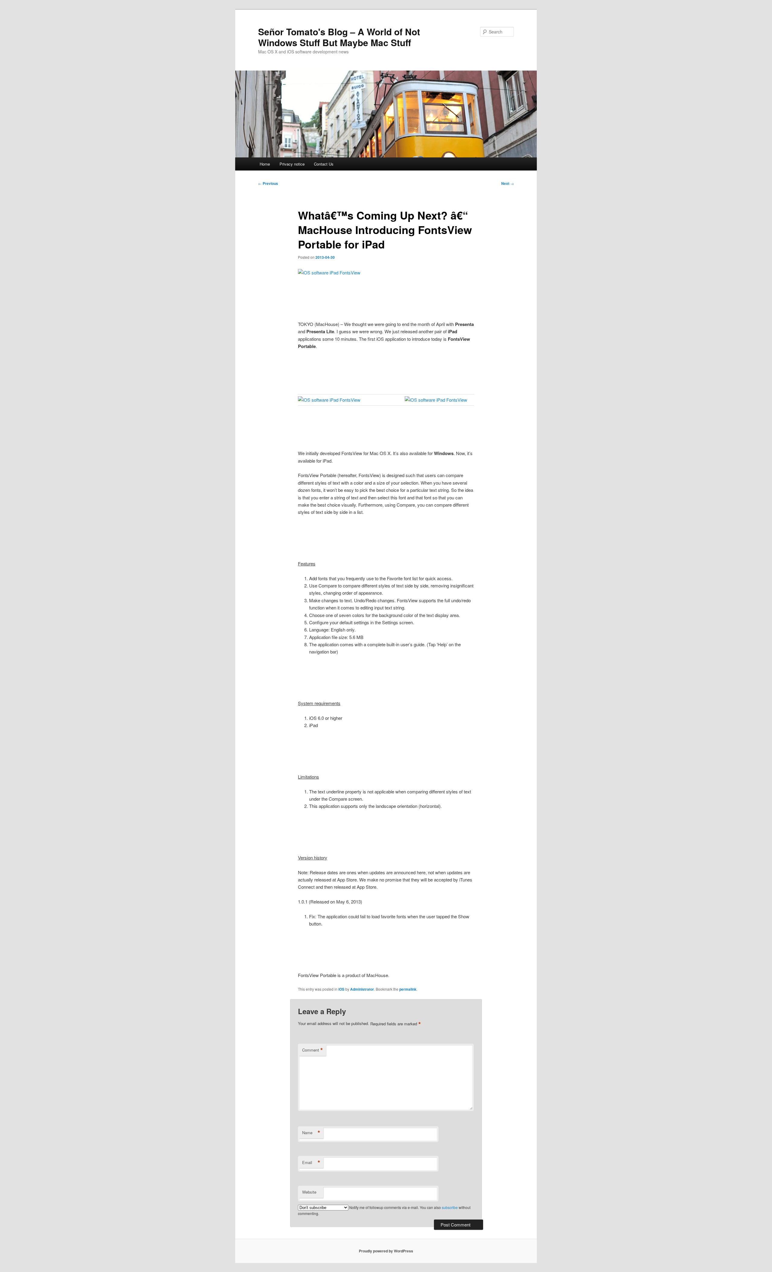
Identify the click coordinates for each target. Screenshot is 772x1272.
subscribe (450, 1207)
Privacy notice (292, 164)
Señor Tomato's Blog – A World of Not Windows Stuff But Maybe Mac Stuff (339, 37)
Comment (312, 1050)
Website (309, 1192)
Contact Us (324, 164)
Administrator (362, 989)
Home (265, 164)
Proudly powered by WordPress (386, 1251)
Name (311, 1133)
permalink (407, 989)
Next (507, 183)
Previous (268, 183)
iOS (341, 989)
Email (311, 1162)
